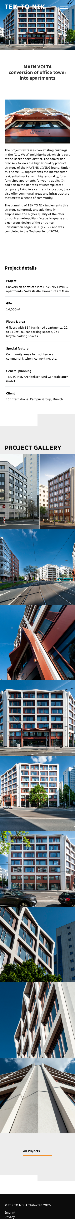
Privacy (10, 1217)
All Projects (31, 1151)
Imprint (10, 1212)
